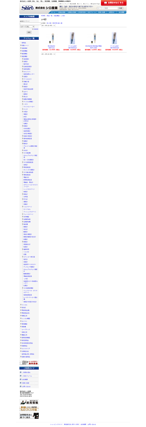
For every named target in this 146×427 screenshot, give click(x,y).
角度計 (26, 191)
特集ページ (25, 45)
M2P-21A (52, 48)
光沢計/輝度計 (28, 133)
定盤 (25, 254)
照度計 (26, 126)
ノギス (26, 104)
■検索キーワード (25, 21)
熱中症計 (26, 64)
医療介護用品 (26, 357)
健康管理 (26, 249)
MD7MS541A (72, 48)
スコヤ (26, 109)
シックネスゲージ (29, 189)
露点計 (26, 84)
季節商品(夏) (26, 310)
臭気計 (26, 165)
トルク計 (26, 252)
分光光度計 (27, 128)
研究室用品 (25, 340)
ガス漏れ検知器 (28, 172)
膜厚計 (26, 94)
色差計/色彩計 (28, 136)
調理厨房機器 (26, 337)
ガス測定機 (27, 153)
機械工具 (24, 335)
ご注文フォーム (27, 376)
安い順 (49, 23)
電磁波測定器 (28, 276)
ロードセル (27, 209)
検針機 (26, 224)
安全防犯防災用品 (27, 343)
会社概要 (25, 379)
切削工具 (24, 332)
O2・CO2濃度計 (29, 160)
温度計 (26, 61)
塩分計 (26, 229)
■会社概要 (73, 4)
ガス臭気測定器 (28, 162)
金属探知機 (27, 222)
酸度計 (26, 232)
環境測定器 (27, 167)
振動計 (26, 141)
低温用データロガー (30, 264)
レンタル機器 (26, 318)
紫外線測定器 (28, 138)
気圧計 (26, 259)
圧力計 (26, 199)
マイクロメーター (29, 106)
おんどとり (27, 71)
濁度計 (26, 114)
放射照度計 (27, 131)
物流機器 (24, 53)
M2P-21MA (93, 48)
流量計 (26, 204)
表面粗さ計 (27, 244)
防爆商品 (24, 346)
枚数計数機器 (28, 99)
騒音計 (26, 143)
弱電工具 (24, 316)
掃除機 (24, 327)
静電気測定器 (28, 180)
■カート (79, 4)
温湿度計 (26, 59)
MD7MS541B (114, 48)
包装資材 (24, 48)
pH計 (25, 116)
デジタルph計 (72, 46)
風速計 (26, 86)
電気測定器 (27, 175)
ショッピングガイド (56, 424)
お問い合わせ (26, 386)
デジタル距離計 (28, 101)
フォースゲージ (28, 214)
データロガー (28, 79)
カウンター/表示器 (29, 257)
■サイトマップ (64, 4)
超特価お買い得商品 (28, 354)
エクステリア (26, 348)
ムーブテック (26, 329)
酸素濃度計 (27, 274)
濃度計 (26, 202)
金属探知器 (27, 219)
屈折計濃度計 (28, 234)
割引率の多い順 (57, 23)
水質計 (26, 111)
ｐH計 (26, 279)
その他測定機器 (28, 288)
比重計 (26, 285)
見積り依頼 (25, 383)
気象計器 (26, 81)
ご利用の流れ (26, 372)
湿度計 (26, 76)
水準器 (26, 196)
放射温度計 (27, 69)
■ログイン (86, 4)
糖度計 (26, 227)
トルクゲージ (28, 207)
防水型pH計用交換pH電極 (94, 46)
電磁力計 (26, 177)
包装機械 (24, 51)
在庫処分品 (25, 351)
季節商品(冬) (26, 313)
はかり (26, 91)
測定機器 (24, 56)
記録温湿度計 (28, 66)
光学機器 (26, 217)
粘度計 (26, 247)
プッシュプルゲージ (30, 212)
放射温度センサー (29, 74)
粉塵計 (26, 239)
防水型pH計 (51, 46)
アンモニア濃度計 (29, 267)
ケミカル (24, 305)
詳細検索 (36, 29)
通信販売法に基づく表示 (71, 424)
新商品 (24, 43)
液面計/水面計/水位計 (30, 302)
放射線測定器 (28, 295)
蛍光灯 (24, 307)
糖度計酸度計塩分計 (30, 237)
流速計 (26, 262)
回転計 (26, 194)
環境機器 (24, 324)
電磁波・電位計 (28, 182)
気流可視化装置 (28, 89)
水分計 (26, 150)
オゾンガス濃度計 (29, 170)
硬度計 (26, 242)
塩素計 (26, 123)
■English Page (95, 4)
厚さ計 (26, 96)
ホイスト (24, 321)
